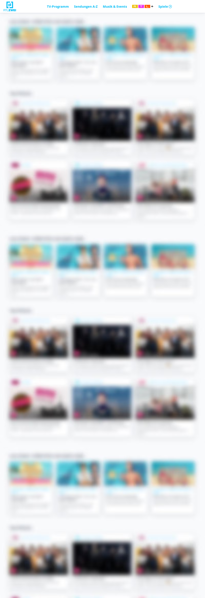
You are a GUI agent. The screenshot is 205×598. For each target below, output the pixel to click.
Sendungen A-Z (86, 6)
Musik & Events (115, 6)
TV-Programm (58, 6)
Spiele (163, 6)
